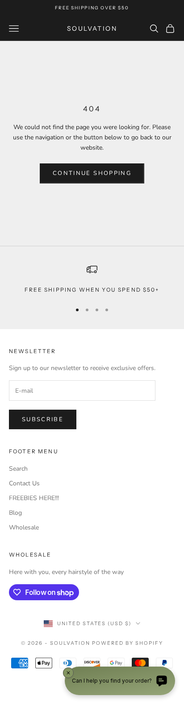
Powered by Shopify (127, 643)
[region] (92, 279)
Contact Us (24, 483)
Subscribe (42, 419)
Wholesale (24, 527)
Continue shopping (92, 173)
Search (18, 468)
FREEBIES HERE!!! (34, 498)
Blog (15, 513)
